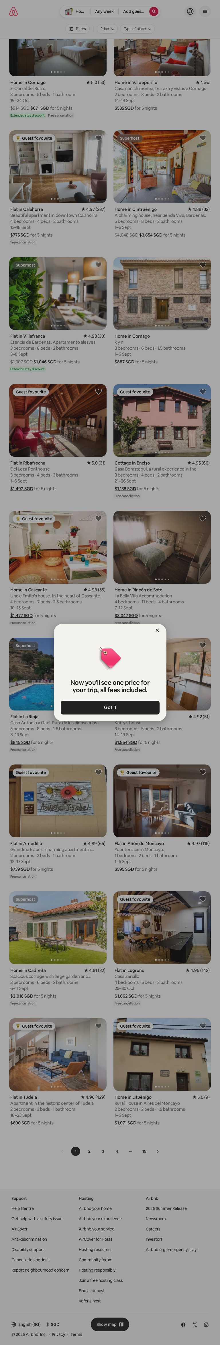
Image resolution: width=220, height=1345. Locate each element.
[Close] (157, 630)
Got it (110, 707)
